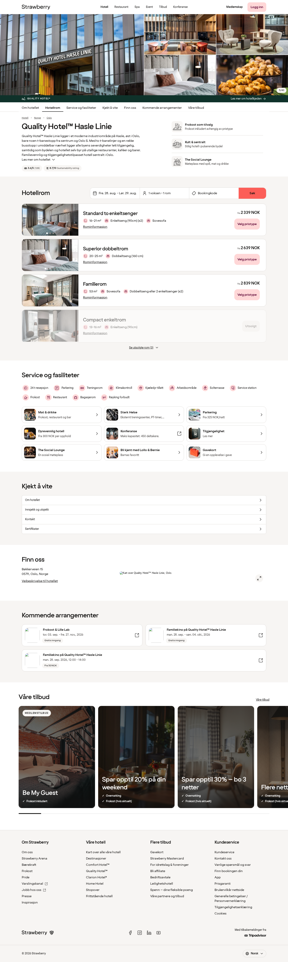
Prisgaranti (223, 883)
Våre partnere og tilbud (167, 896)
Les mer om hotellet (36, 159)
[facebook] (130, 932)
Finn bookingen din (229, 871)
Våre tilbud (196, 108)
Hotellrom (52, 108)
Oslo (49, 118)
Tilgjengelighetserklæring (233, 907)
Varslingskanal (32, 883)
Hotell (25, 118)
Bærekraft (29, 865)
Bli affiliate (157, 871)
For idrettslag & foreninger (169, 865)
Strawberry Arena (34, 858)
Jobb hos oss (31, 890)
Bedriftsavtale (160, 877)
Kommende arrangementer (162, 108)
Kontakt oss (223, 858)
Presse (27, 896)
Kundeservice (224, 852)
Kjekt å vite (110, 108)
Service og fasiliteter (81, 108)
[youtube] (158, 932)
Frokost (27, 871)
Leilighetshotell (161, 883)
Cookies (220, 913)
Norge (37, 118)
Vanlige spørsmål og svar (233, 865)
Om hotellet (30, 108)
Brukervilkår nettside (229, 890)
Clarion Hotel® (96, 877)
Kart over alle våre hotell (103, 852)
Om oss (27, 852)
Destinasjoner (96, 858)
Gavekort (156, 852)
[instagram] (139, 932)
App (218, 877)
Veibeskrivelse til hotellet (40, 581)
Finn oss (130, 108)
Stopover (93, 890)
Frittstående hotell (99, 896)
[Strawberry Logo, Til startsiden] (36, 7)
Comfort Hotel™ (98, 865)
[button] (50, 220)
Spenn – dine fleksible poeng (171, 890)
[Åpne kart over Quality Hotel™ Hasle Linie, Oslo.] (259, 578)
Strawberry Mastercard (167, 858)
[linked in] (149, 932)
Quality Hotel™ (97, 871)
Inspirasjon (30, 902)
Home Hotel (94, 883)
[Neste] (73, 220)
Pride (25, 877)
